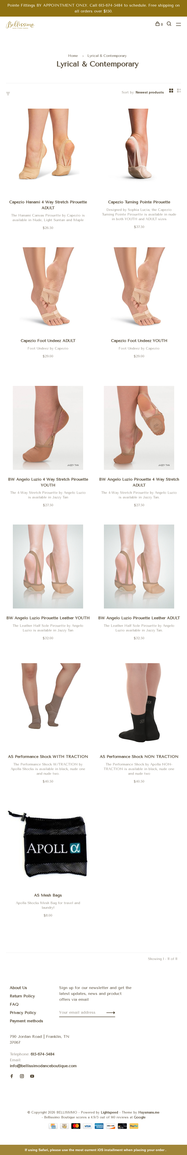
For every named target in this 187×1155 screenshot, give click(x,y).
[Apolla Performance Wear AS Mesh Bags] (48, 844)
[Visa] (88, 1127)
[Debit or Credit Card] (123, 1127)
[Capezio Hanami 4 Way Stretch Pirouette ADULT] (48, 151)
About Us (18, 987)
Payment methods (26, 1021)
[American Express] (100, 1127)
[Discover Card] (111, 1127)
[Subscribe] (109, 1012)
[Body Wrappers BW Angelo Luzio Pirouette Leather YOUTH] (48, 567)
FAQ (14, 1004)
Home (73, 56)
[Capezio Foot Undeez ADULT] (48, 290)
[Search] (169, 24)
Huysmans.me (148, 1112)
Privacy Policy (23, 1012)
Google (140, 1117)
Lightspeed (109, 1112)
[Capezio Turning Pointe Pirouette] (139, 151)
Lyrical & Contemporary (107, 56)
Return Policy (22, 996)
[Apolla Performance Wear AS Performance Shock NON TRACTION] (139, 706)
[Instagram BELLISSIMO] (22, 1076)
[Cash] (65, 1127)
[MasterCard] (76, 1127)
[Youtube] (32, 1076)
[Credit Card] (54, 1127)
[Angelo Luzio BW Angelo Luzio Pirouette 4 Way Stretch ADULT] (139, 429)
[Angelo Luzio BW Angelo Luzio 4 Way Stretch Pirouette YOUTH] (48, 429)
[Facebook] (12, 1076)
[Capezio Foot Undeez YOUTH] (139, 290)
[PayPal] (134, 1127)
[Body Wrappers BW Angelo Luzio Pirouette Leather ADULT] (139, 567)
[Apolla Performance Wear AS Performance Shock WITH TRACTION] (48, 706)
